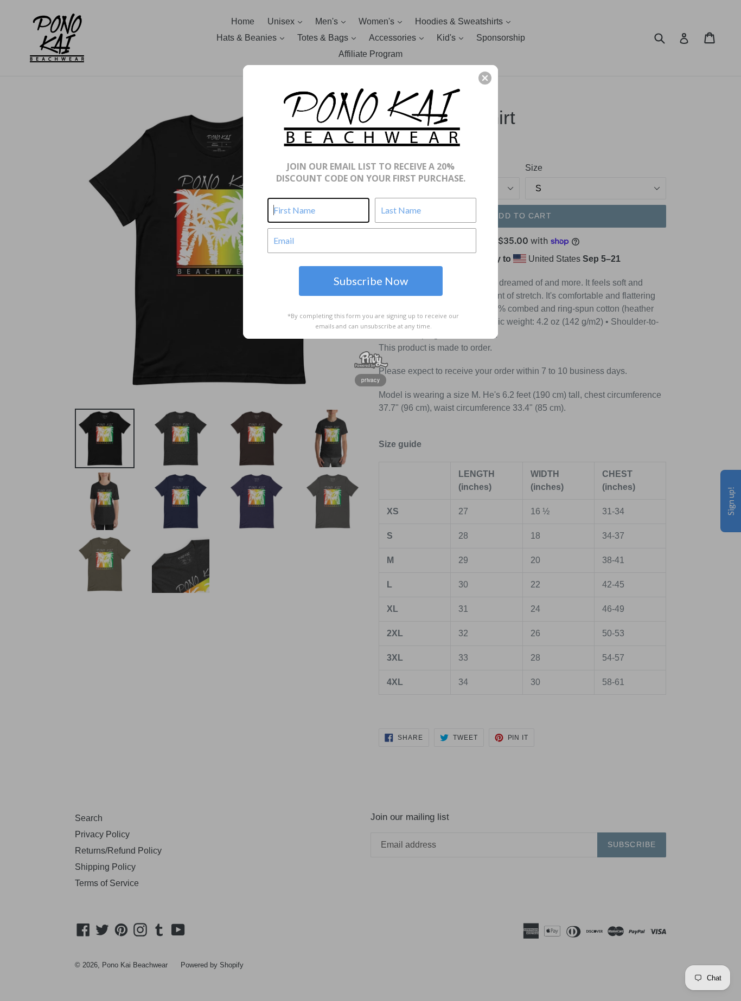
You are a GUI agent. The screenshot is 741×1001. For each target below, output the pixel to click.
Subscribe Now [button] (371, 280)
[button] (484, 78)
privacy (370, 380)
